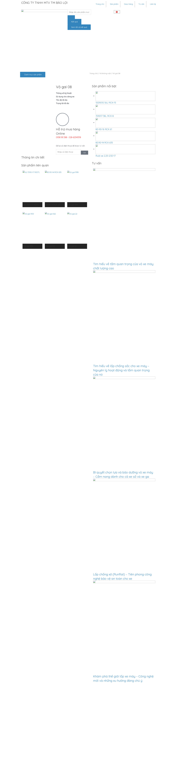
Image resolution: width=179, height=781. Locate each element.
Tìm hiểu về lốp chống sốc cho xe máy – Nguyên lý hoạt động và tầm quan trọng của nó (121, 370)
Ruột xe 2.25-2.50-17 (106, 155)
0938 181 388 (61, 137)
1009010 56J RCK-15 (106, 102)
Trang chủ (94, 73)
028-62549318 (75, 137)
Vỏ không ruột (105, 73)
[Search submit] (71, 17)
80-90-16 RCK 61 (104, 129)
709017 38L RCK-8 (105, 116)
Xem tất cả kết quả (79, 27)
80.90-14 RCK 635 (104, 142)
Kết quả (74, 22)
